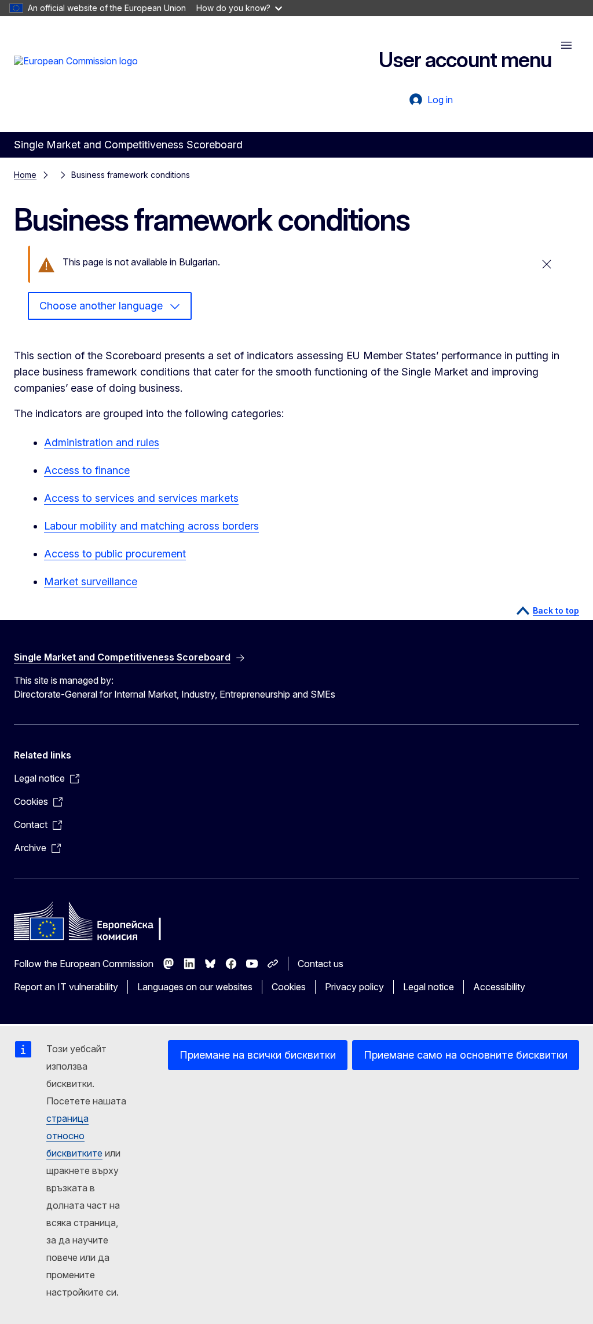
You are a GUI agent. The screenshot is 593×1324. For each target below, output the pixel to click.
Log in (440, 99)
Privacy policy (354, 987)
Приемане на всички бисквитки (258, 1055)
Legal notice (428, 987)
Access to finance (87, 470)
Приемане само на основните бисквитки (466, 1055)
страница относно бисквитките (74, 1136)
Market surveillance (90, 581)
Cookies (289, 987)
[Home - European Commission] (76, 73)
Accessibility (499, 987)
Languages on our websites (194, 987)
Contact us (320, 963)
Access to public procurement (115, 554)
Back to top (556, 610)
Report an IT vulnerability (66, 987)
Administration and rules (101, 442)
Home (25, 175)
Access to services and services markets (141, 498)
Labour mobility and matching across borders (151, 526)
